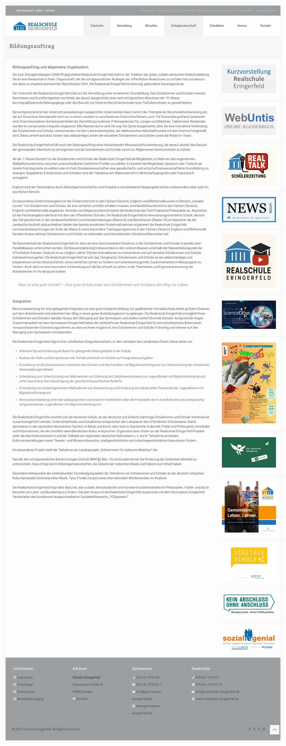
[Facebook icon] (249, 729)
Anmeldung (166, 10)
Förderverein (243, 10)
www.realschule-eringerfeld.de (217, 699)
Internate (224, 10)
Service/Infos (265, 10)
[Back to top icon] (274, 729)
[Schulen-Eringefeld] (35, 26)
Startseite (148, 10)
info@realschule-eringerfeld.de (218, 692)
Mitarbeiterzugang (30, 699)
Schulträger (25, 684)
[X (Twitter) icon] (254, 729)
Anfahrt (82, 699)
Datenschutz (26, 692)
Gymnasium (186, 10)
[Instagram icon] (263, 729)
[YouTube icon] (259, 729)
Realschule (206, 10)
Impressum (25, 677)
